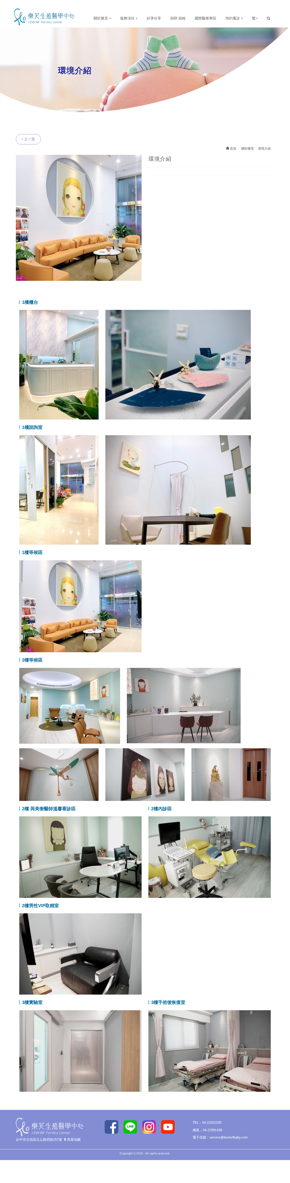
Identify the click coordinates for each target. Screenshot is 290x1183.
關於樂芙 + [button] (102, 18)
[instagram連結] (150, 1127)
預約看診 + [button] (234, 18)
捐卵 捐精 (178, 18)
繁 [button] (254, 18)
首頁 (232, 148)
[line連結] (131, 1127)
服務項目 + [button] (129, 18)
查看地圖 (73, 1139)
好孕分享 (154, 18)
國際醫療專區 (205, 18)
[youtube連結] (169, 1127)
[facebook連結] (113, 1127)
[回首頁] (44, 16)
